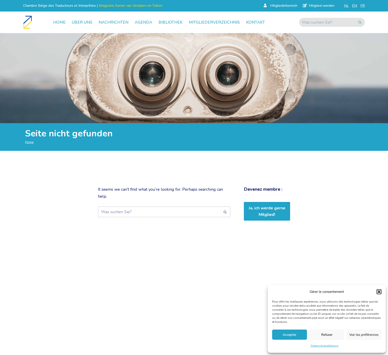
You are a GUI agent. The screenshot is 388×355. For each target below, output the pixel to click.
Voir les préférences (364, 334)
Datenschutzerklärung (324, 346)
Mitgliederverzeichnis (214, 22)
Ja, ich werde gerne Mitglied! (267, 211)
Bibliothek (171, 22)
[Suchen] (360, 22)
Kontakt (255, 22)
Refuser (327, 334)
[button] (379, 291)
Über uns (82, 22)
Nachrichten (113, 22)
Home (59, 22)
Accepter (289, 334)
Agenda (143, 22)
